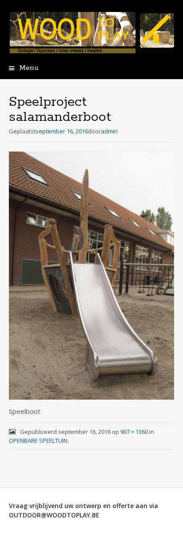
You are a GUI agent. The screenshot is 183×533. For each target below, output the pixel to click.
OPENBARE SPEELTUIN (38, 441)
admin (109, 131)
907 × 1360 (134, 432)
